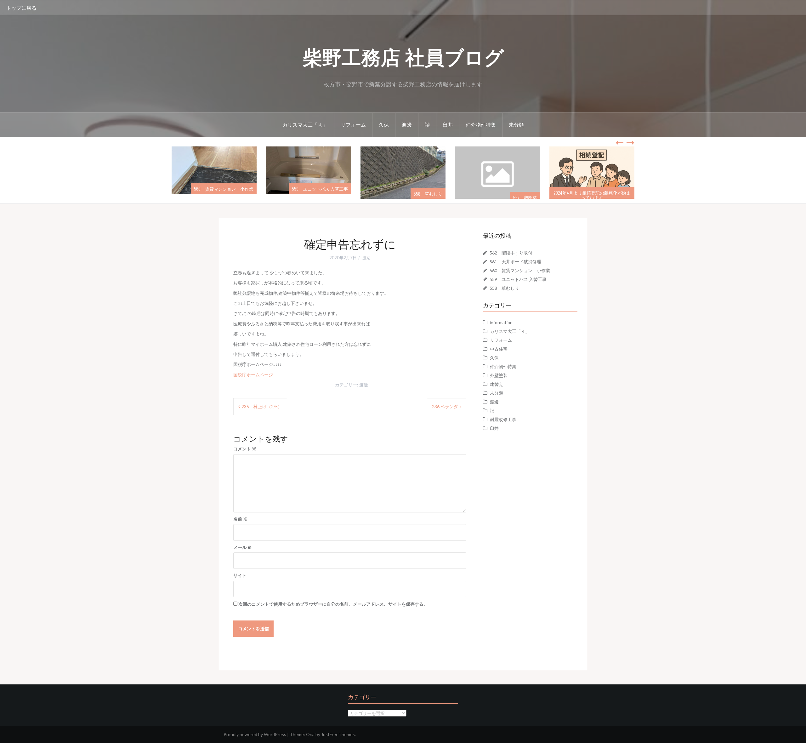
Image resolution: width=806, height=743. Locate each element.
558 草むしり (334, 193)
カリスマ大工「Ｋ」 (305, 124)
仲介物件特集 (481, 124)
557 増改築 (431, 197)
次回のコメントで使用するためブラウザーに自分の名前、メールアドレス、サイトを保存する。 (333, 604)
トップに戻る (21, 7)
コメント (244, 448)
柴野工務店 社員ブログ (403, 55)
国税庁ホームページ (253, 374)
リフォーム (353, 124)
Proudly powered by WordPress (255, 734)
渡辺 (366, 257)
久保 (384, 124)
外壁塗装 (499, 375)
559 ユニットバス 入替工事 (226, 188)
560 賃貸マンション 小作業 (520, 270)
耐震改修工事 (503, 419)
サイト (240, 575)
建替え (496, 384)
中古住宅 (499, 348)
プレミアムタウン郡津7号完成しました (593, 197)
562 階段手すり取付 (511, 252)
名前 (240, 519)
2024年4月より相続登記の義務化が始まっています (497, 195)
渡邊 (407, 124)
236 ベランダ (445, 406)
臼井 (448, 124)
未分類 (516, 124)
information (501, 322)
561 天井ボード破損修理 (515, 261)
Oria (310, 734)
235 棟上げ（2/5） (261, 406)
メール (242, 547)
